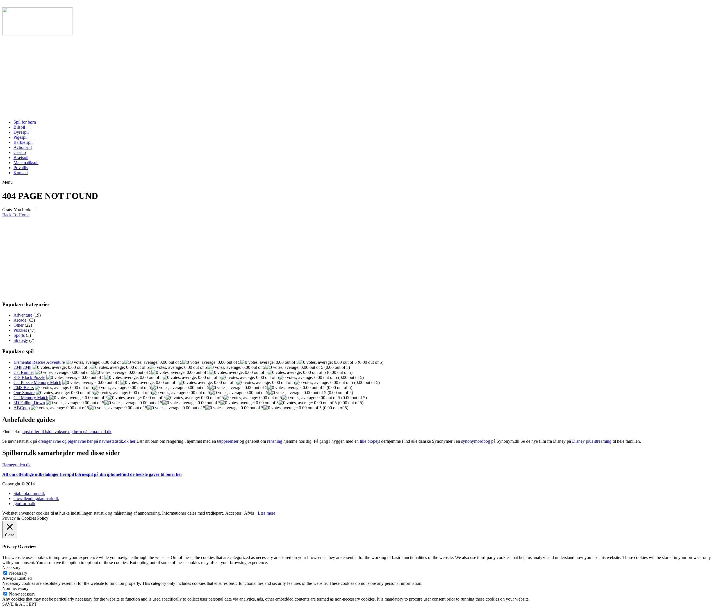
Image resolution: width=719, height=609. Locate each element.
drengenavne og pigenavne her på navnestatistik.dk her (86, 441)
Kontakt (20, 172)
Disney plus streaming (591, 441)
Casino (19, 152)
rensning (274, 441)
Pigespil (20, 137)
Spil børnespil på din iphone (93, 474)
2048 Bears (23, 387)
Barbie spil (23, 142)
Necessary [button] (11, 567)
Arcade (19, 320)
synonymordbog (475, 441)
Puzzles (20, 330)
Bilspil (19, 127)
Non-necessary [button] (15, 588)
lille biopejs (370, 441)
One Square (24, 392)
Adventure (22, 315)
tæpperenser (227, 441)
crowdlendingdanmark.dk (36, 498)
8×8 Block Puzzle (29, 377)
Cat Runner (23, 372)
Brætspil (20, 157)
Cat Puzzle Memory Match (37, 382)
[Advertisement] (170, 76)
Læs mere (266, 513)
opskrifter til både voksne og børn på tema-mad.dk (67, 431)
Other (18, 325)
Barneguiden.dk (16, 464)
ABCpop (21, 407)
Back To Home (15, 214)
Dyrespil (21, 132)
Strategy (20, 340)
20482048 (22, 367)
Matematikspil (25, 162)
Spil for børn (24, 122)
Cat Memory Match (30, 397)
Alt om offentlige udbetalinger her (34, 474)
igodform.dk (24, 503)
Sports (19, 335)
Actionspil (22, 147)
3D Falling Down (29, 402)
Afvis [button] (249, 513)
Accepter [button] (233, 513)
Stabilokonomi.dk (29, 493)
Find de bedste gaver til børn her (151, 474)
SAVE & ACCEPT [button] (19, 604)
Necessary (18, 573)
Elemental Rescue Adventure (39, 362)
